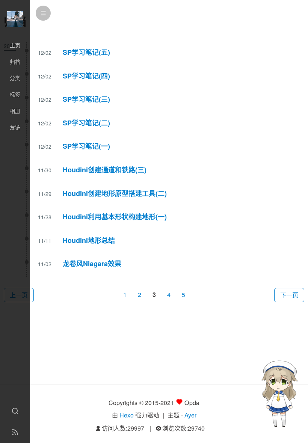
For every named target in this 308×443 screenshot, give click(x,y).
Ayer (190, 415)
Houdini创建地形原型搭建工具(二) (115, 193)
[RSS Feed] (15, 432)
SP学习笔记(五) (86, 52)
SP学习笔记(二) (86, 123)
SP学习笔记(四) (86, 76)
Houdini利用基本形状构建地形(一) (115, 217)
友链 (15, 127)
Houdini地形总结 (89, 240)
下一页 (289, 295)
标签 (15, 94)
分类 (15, 77)
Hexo (126, 415)
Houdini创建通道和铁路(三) (104, 170)
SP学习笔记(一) (86, 146)
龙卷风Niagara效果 (92, 263)
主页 (15, 45)
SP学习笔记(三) (86, 99)
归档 (15, 61)
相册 (15, 111)
